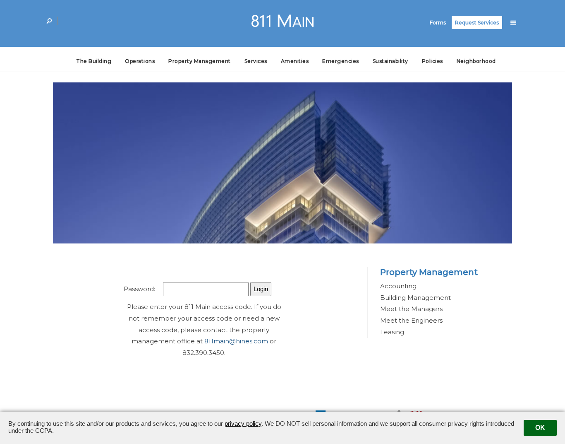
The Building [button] (93, 61)
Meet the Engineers (411, 320)
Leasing (392, 332)
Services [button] (255, 61)
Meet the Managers (411, 309)
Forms (438, 22)
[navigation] (513, 22)
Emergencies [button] (340, 61)
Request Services (477, 22)
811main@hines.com (236, 341)
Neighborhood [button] (476, 61)
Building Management (415, 298)
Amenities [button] (295, 61)
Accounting (398, 286)
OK (540, 427)
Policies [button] (432, 61)
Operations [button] (140, 61)
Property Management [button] (199, 61)
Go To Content (71, 19)
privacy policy (243, 423)
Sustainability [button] (390, 61)
